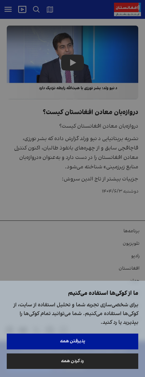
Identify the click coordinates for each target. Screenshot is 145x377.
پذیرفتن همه (72, 341)
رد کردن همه (72, 361)
